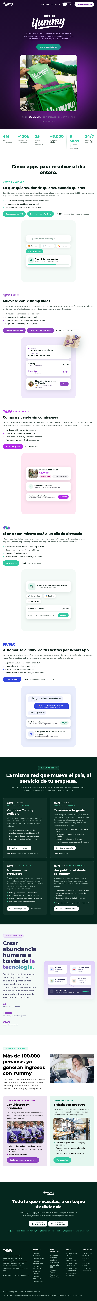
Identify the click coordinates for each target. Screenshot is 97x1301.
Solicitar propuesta (64, 848)
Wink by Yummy (36, 1272)
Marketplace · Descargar (71, 1274)
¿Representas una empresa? (76, 1231)
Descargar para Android (40, 214)
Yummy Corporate (37, 1277)
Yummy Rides (38, 1258)
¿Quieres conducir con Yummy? (23, 1231)
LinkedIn (25, 1275)
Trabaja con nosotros (87, 1254)
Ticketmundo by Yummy (38, 1267)
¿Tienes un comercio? (50, 1231)
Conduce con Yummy (50, 4)
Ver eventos (11, 563)
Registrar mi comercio (19, 848)
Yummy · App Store (71, 1254)
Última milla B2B (54, 1266)
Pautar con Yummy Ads (66, 909)
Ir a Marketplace (13, 446)
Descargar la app (84, 4)
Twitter (16, 1275)
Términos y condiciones (87, 1269)
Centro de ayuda (86, 1264)
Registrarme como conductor (23, 1160)
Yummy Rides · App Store (71, 1264)
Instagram (7, 1275)
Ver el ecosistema (48, 47)
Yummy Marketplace (38, 1262)
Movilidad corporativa (54, 1261)
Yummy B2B (38, 1281)
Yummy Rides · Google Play (71, 1269)
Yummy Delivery (36, 1254)
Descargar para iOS (14, 214)
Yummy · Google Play (71, 1259)
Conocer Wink (12, 679)
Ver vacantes (62, 1160)
